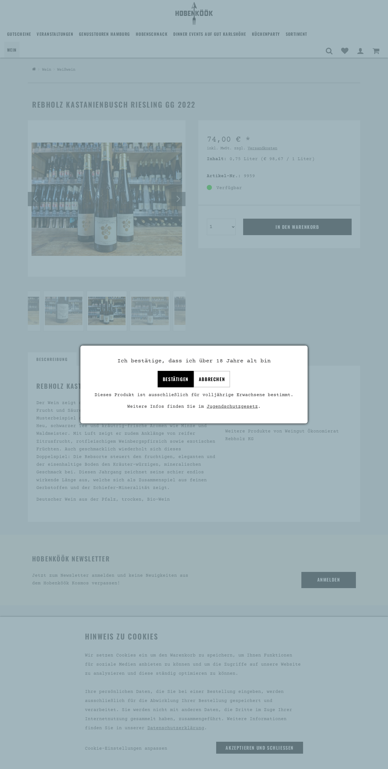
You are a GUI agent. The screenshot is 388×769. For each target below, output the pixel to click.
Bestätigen (176, 379)
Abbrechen (212, 379)
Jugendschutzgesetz (232, 406)
